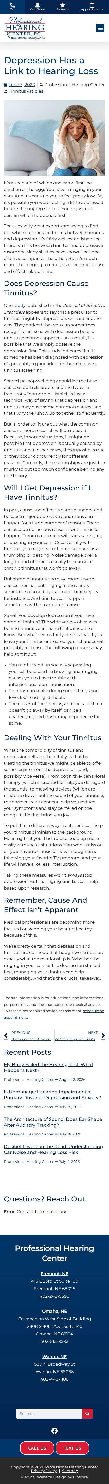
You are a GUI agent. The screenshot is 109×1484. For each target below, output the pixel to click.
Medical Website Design (43, 1477)
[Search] (87, 1414)
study (19, 305)
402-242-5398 (54, 1296)
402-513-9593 (54, 1341)
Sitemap (70, 1470)
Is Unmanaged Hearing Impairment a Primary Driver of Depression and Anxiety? (52, 1095)
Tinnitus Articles (26, 91)
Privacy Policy (44, 1470)
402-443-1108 (54, 1379)
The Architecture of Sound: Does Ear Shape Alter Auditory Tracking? (53, 1122)
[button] (100, 28)
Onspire (80, 1477)
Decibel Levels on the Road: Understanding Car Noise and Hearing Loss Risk (53, 1149)
